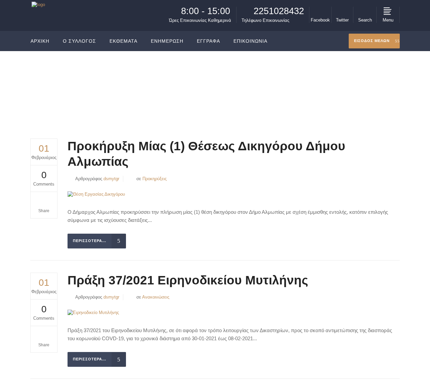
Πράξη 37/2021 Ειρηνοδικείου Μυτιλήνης (188, 280)
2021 (350, 85)
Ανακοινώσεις (155, 297)
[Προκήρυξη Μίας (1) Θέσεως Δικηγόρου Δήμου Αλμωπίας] (96, 194)
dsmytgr (111, 178)
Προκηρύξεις (154, 178)
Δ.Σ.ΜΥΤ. (330, 85)
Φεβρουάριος (375, 85)
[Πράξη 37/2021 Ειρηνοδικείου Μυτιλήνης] (93, 313)
